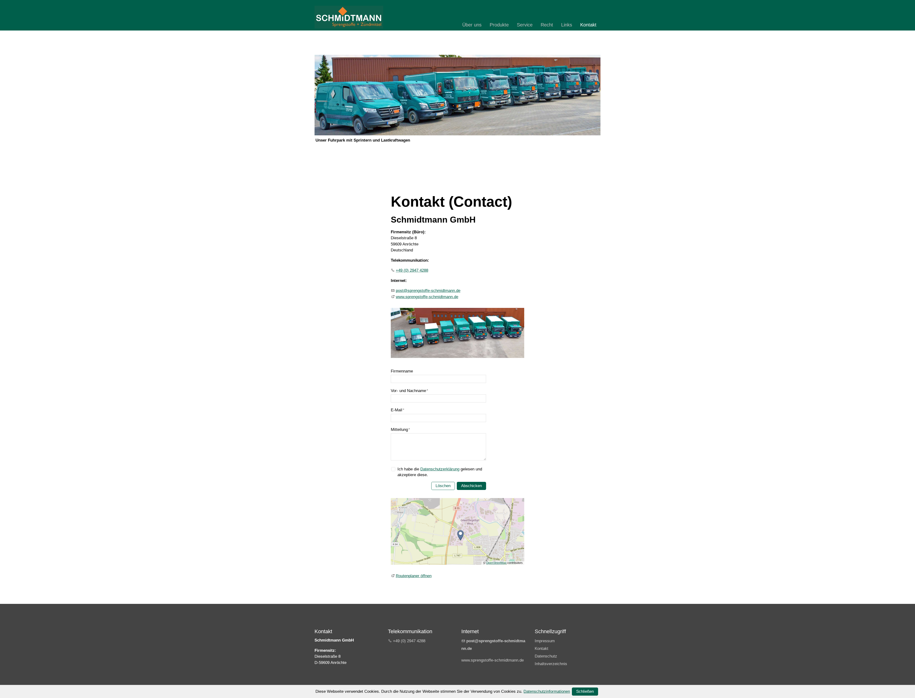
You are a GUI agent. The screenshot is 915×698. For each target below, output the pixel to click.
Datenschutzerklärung (439, 469)
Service (525, 24)
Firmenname (402, 371)
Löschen (443, 486)
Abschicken (471, 486)
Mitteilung (400, 429)
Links (566, 24)
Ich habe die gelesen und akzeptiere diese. (439, 472)
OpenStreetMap (496, 563)
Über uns (472, 24)
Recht (547, 24)
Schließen (585, 691)
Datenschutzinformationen (547, 691)
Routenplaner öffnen (414, 576)
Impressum (545, 641)
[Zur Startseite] (349, 17)
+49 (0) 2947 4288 (412, 270)
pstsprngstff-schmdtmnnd (427, 290)
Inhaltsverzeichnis (551, 664)
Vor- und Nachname (409, 390)
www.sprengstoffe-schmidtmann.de (427, 297)
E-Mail (397, 410)
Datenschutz (546, 656)
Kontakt (588, 24)
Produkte (499, 24)
